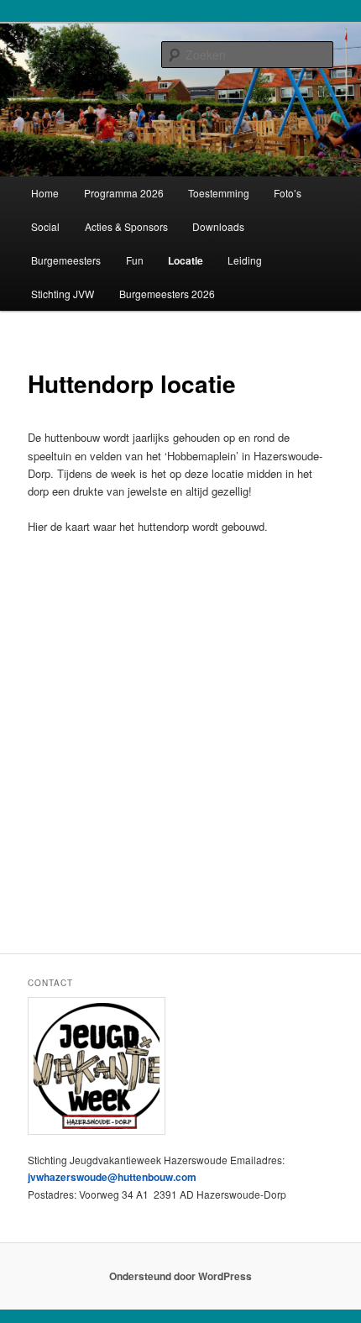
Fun (135, 260)
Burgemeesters (66, 260)
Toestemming (218, 193)
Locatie (185, 260)
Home (45, 193)
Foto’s (287, 193)
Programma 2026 (124, 193)
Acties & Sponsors (126, 226)
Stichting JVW (62, 293)
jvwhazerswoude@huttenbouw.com (112, 1176)
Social (45, 226)
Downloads (218, 226)
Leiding (245, 260)
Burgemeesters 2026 (167, 293)
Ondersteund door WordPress (180, 1276)
